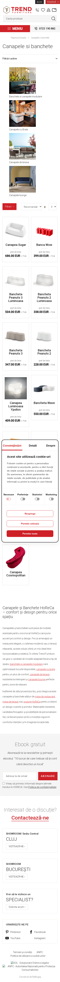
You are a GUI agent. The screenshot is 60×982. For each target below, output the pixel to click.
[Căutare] (53, 18)
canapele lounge (36, 679)
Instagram (40, 938)
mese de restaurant (45, 696)
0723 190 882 (47, 28)
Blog (39, 2)
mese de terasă (10, 701)
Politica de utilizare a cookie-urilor (28, 956)
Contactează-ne (30, 818)
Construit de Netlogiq (30, 977)
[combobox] (30, 18)
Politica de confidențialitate (42, 787)
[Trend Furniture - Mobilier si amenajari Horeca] (17, 10)
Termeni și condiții (22, 952)
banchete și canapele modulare (26, 664)
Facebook (40, 932)
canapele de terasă (40, 674)
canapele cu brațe (45, 669)
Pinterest (15, 932)
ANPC (40, 952)
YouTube (15, 938)
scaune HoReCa (32, 701)
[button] (53, 2)
